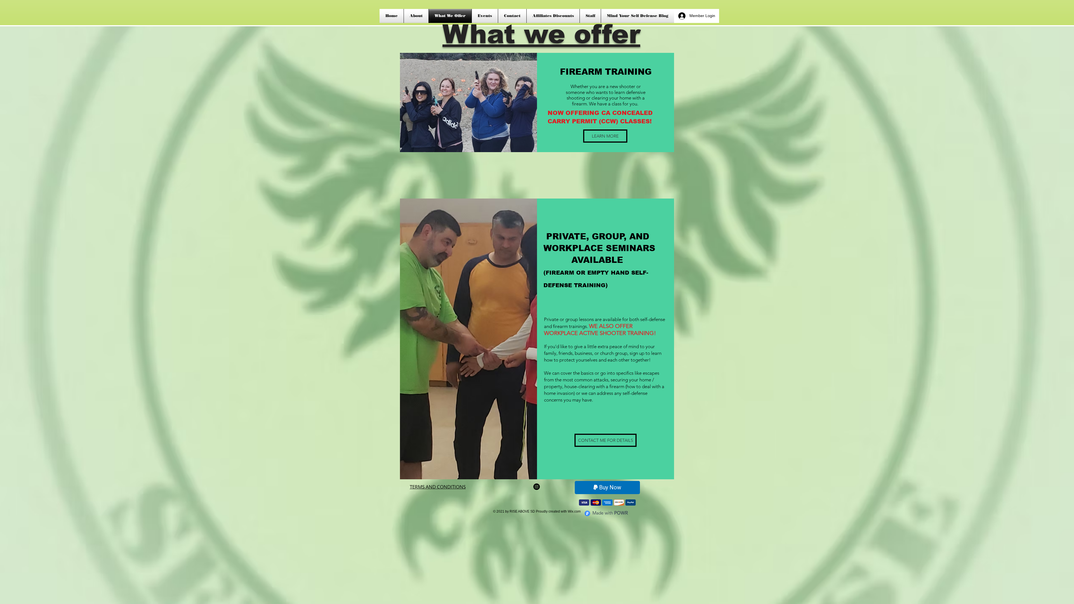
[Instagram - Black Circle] (536, 486)
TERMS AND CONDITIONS (438, 486)
